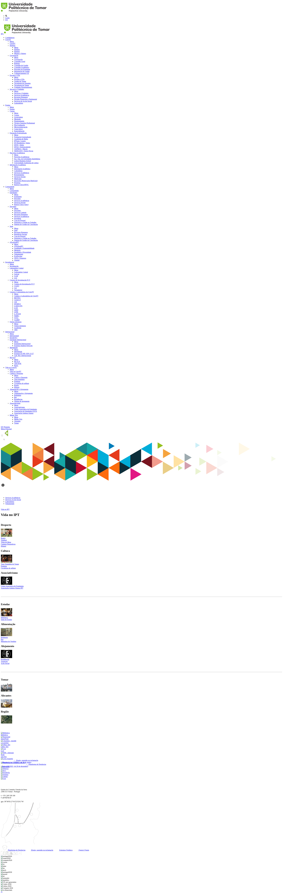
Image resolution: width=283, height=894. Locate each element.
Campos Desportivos (8, 544)
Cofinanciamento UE (21, 73)
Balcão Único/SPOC (21, 185)
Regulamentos (19, 175)
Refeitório (17, 395)
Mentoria (17, 250)
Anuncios (4, 661)
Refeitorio (4, 637)
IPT (2, 34)
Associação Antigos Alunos (23, 413)
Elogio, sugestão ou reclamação (42, 850)
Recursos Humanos (21, 97)
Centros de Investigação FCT (20, 280)
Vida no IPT (5, 509)
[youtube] (11, 854)
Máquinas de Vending (8, 641)
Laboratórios (18, 103)
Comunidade (9, 187)
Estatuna (17, 381)
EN (6, 20)
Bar (15, 397)
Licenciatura (18, 117)
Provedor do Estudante (22, 69)
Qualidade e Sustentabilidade (24, 248)
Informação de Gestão (22, 71)
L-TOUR (17, 314)
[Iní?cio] (24, 12)
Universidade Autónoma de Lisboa (26, 163)
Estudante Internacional (18, 340)
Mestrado (17, 119)
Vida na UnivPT (11, 367)
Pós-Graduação (19, 125)
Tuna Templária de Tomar (10, 564)
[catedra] (4, 777)
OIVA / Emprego (20, 258)
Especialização (19, 131)
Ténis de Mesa (6, 542)
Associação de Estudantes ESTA (25, 411)
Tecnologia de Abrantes (22, 83)
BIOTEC (17, 298)
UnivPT (8, 40)
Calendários (18, 171)
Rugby (16, 385)
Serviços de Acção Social (23, 101)
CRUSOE (17, 363)
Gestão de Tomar (20, 81)
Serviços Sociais (20, 177)
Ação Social (5, 663)
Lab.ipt (16, 274)
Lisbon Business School (22, 161)
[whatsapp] (24, 854)
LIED (16, 310)
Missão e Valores (20, 53)
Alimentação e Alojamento (19, 389)
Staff (11, 226)
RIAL (16, 365)
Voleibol (4, 540)
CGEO (16, 286)
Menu (12, 42)
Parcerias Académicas (17, 153)
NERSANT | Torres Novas (23, 151)
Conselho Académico (21, 67)
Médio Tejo (14, 415)
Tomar (16, 423)
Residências (18, 399)
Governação (14, 55)
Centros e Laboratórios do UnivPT (22, 292)
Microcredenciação (20, 127)
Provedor (17, 199)
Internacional (9, 332)
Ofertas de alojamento (21, 401)
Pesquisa (7, 427)
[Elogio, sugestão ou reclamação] (7, 759)
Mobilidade (14, 348)
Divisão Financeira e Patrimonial (25, 99)
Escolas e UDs (15, 75)
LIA (15, 278)
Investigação (9, 262)
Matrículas (17, 179)
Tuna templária (19, 379)
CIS (15, 302)
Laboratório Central (16, 268)
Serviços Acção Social (13, 500)
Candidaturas (9, 38)
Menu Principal (6, 429)
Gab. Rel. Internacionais (22, 356)
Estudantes (13, 193)
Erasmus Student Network (23, 346)
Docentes (13, 206)
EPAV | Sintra (19, 145)
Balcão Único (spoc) (21, 204)
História (12, 45)
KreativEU (13, 338)
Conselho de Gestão (21, 65)
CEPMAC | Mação (21, 149)
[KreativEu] (5, 773)
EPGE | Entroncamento (22, 147)
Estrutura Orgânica (66, 850)
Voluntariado (18, 254)
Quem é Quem (83, 850)
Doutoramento (19, 121)
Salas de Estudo (6, 620)
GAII (16, 276)
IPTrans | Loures (20, 141)
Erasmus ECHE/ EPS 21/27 (24, 354)
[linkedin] (15, 854)
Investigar (17, 218)
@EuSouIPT (14, 242)
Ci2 (15, 288)
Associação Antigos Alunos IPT (12, 588)
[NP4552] (5, 769)
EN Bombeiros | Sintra (22, 143)
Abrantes (17, 421)
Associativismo (15, 403)
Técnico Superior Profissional (24, 123)
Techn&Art (18, 290)
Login (7, 18)
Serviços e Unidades (17, 89)
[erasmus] (4, 775)
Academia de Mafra (21, 139)
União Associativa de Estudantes (25, 409)
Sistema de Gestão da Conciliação (26, 224)
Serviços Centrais (20, 212)
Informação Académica (18, 165)
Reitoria (17, 63)
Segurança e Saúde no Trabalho (25, 222)
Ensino (7, 105)
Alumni (16, 260)
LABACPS (18, 306)
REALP (12, 358)
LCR (16, 308)
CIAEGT (17, 300)
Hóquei (16, 387)
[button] (1, 892)
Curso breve (18, 129)
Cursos (12, 111)
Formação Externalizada (18, 133)
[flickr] (19, 854)
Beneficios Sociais (20, 234)
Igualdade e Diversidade (22, 252)
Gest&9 (17, 320)
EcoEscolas (18, 256)
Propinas (17, 183)
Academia (17, 328)
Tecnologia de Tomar (21, 85)
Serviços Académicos (21, 95)
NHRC (16, 316)
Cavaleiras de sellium (21, 383)
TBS (15, 330)
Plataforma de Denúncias (16, 850)
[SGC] (3, 771)
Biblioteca (4, 618)
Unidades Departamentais (23, 87)
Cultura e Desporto (16, 373)
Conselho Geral (19, 61)
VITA (16, 318)
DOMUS (17, 304)
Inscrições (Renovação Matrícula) (26, 181)
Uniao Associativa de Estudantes (12, 586)
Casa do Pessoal (19, 220)
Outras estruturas (15, 322)
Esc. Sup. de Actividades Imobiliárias (27, 159)
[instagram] (7, 854)
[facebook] (3, 854)
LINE (16, 312)
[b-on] (3, 779)
